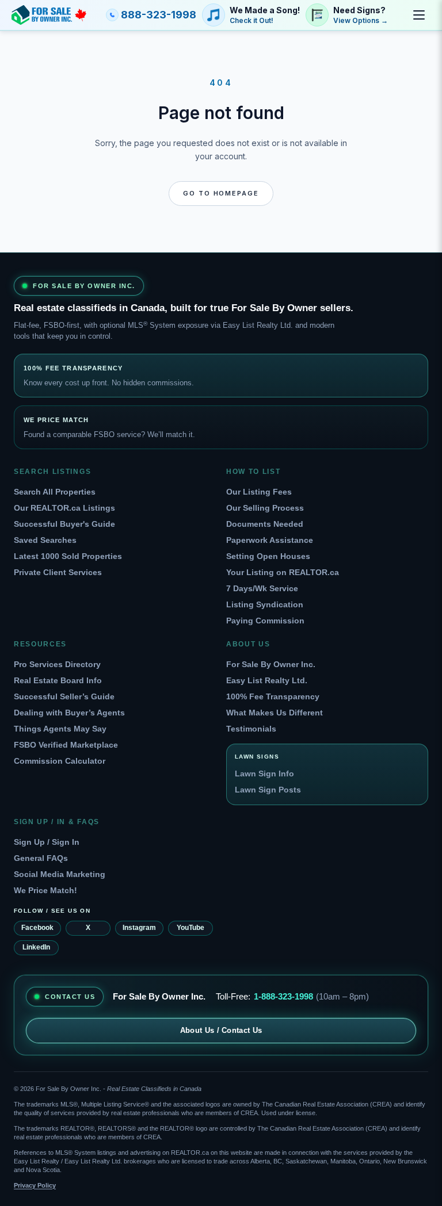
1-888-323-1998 (283, 996)
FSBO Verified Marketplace (66, 744)
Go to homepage (221, 193)
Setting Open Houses (268, 556)
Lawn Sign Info (264, 773)
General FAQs (41, 858)
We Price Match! (45, 890)
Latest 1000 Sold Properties (68, 556)
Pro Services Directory (57, 664)
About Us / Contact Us (221, 1030)
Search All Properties (55, 491)
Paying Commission (265, 620)
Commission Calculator (59, 760)
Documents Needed (264, 524)
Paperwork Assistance (269, 540)
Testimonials (251, 728)
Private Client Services (58, 572)
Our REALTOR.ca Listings (64, 507)
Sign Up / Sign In (46, 842)
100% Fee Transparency (272, 696)
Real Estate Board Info (58, 680)
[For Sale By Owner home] (49, 15)
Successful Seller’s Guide (64, 696)
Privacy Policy (35, 1185)
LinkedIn (36, 947)
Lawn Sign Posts (268, 789)
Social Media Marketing (59, 874)
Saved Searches (45, 540)
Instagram (139, 928)
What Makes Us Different (274, 712)
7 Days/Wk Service (262, 588)
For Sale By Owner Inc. (270, 664)
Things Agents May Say (60, 728)
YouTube (190, 928)
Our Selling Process (265, 507)
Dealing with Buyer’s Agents (69, 712)
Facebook (37, 928)
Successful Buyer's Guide (64, 524)
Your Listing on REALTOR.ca (282, 572)
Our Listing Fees (259, 491)
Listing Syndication (264, 604)
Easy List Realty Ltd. (266, 680)
